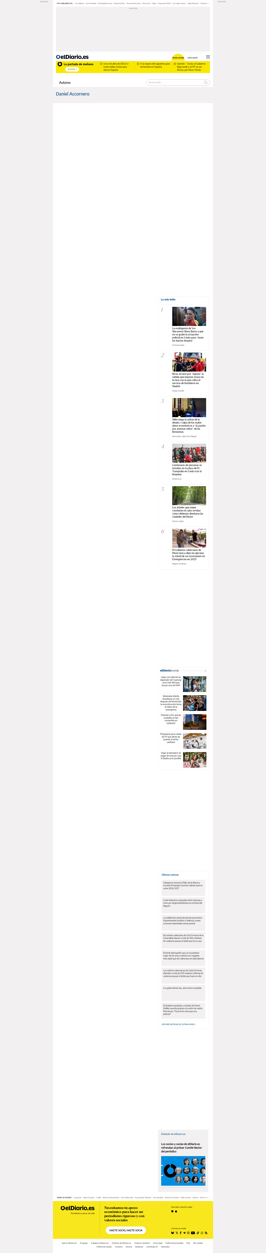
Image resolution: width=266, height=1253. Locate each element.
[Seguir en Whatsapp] (202, 1232)
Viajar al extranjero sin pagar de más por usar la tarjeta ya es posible (171, 756)
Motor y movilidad (206, 1197)
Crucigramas (77, 1197)
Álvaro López (178, 521)
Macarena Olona (119, 3)
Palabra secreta (186, 1197)
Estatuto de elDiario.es (173, 1134)
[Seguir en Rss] (206, 1232)
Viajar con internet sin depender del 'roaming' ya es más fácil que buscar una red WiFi (171, 681)
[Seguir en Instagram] (188, 1232)
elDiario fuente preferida (111, 1197)
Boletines (139, 1247)
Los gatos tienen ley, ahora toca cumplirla (182, 988)
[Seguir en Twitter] (176, 1232)
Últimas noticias (170, 874)
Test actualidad (158, 1197)
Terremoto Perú (205, 3)
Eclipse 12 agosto (89, 1197)
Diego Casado (178, 390)
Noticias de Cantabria (172, 1197)
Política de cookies (104, 1247)
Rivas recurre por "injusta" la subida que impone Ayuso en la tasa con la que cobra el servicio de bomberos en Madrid (188, 380)
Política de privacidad (174, 1243)
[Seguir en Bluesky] (172, 1232)
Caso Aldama (79, 3)
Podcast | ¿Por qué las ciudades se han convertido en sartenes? (171, 719)
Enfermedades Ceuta (105, 3)
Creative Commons (142, 1243)
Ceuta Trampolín (91, 3)
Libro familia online (127, 1197)
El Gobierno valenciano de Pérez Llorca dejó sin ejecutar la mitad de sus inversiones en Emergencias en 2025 (188, 554)
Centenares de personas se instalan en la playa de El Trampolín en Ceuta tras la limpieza (187, 469)
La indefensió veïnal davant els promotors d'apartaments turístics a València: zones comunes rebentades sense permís (182, 920)
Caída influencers (193, 3)
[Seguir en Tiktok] (198, 1232)
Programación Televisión (143, 1197)
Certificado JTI (152, 1247)
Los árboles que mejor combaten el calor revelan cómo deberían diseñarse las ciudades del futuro (187, 512)
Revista (129, 1247)
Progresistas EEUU (164, 3)
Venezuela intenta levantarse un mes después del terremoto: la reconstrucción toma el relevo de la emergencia (171, 703)
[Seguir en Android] (172, 1211)
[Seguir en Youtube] (193, 1232)
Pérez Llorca (147, 3)
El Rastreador (178, 345)
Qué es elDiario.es (69, 1243)
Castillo (98, 1197)
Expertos (195, 1197)
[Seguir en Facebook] (180, 1232)
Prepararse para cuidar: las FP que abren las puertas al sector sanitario (171, 738)
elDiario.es (176, 479)
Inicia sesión (193, 58)
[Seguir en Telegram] (184, 1232)
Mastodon (165, 1247)
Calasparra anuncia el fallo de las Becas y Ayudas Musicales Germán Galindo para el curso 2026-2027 (182, 885)
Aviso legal (157, 1243)
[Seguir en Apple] (176, 1211)
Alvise (154, 3)
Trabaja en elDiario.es (100, 1243)
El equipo (84, 1243)
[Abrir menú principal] (208, 56)
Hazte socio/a (178, 58)
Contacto (119, 1247)
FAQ (188, 1243)
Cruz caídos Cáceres (179, 3)
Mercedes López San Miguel (184, 436)
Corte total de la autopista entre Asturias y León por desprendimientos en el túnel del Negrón (182, 903)
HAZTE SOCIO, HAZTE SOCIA (125, 1230)
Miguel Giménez (179, 563)
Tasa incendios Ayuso (133, 3)
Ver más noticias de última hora (178, 1024)
